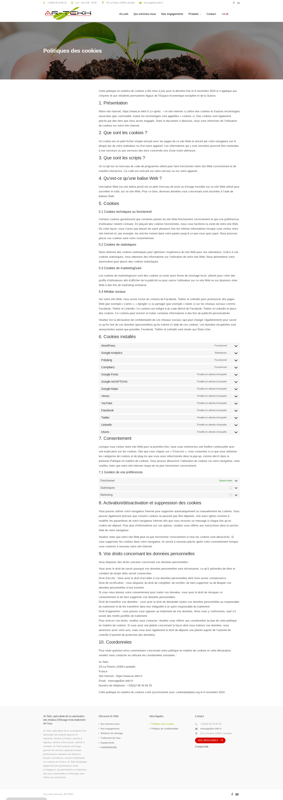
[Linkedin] (238, 2)
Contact (211, 14)
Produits (194, 14)
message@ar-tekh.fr (211, 728)
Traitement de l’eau (111, 738)
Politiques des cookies (162, 724)
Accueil (123, 14)
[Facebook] (234, 2)
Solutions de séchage (112, 733)
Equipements (107, 742)
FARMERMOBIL (109, 747)
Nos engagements (172, 14)
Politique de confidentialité (164, 728)
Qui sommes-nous (144, 14)
